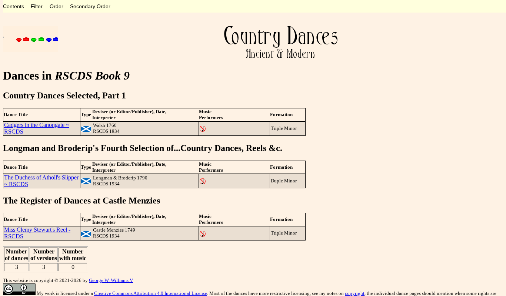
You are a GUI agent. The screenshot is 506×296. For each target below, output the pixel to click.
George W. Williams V (111, 280)
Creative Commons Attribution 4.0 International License (150, 293)
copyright (354, 293)
